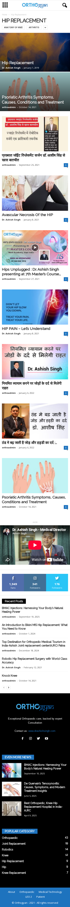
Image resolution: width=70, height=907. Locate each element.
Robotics (7, 849)
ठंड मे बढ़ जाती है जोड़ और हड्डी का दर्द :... (29, 442)
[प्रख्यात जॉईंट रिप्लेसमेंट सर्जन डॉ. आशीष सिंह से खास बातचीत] (35, 133)
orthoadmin (9, 107)
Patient (40, 896)
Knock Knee (9, 675)
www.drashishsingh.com (41, 730)
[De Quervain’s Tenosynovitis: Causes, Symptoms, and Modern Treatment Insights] (11, 789)
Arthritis (34, 27)
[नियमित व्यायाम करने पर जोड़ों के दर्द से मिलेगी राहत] (35, 361)
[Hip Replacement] (35, 58)
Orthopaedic (10, 837)
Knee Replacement (14, 872)
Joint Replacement (13, 843)
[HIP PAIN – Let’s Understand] (35, 307)
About (11, 892)
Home (4, 14)
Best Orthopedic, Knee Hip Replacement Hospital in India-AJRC (43, 807)
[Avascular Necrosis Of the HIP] (35, 193)
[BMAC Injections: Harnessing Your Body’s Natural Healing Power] (11, 770)
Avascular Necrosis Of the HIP (27, 215)
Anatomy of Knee (13, 27)
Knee (5, 855)
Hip (4, 867)
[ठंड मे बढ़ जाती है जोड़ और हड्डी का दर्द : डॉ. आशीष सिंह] (35, 421)
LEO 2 (28, 896)
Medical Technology (50, 892)
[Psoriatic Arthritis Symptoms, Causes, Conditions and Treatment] (35, 475)
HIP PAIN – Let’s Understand (26, 328)
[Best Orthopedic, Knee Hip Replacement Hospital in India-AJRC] (11, 808)
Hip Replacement (18, 62)
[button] (64, 5)
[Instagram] (31, 738)
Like (13, 575)
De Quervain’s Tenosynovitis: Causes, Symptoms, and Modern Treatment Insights (44, 787)
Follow (35, 575)
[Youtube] (47, 738)
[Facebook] (23, 738)
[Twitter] (39, 738)
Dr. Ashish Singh (11, 67)
